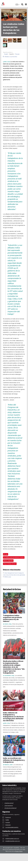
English (6, 54)
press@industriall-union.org (12, 841)
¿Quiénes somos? (9, 803)
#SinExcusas (7, 577)
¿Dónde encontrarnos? (10, 808)
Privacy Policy (18, 851)
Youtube (7, 822)
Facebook (8, 817)
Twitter (7, 820)
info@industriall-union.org (12, 838)
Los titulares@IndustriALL (11, 827)
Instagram (8, 825)
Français (17, 54)
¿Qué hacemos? (8, 805)
